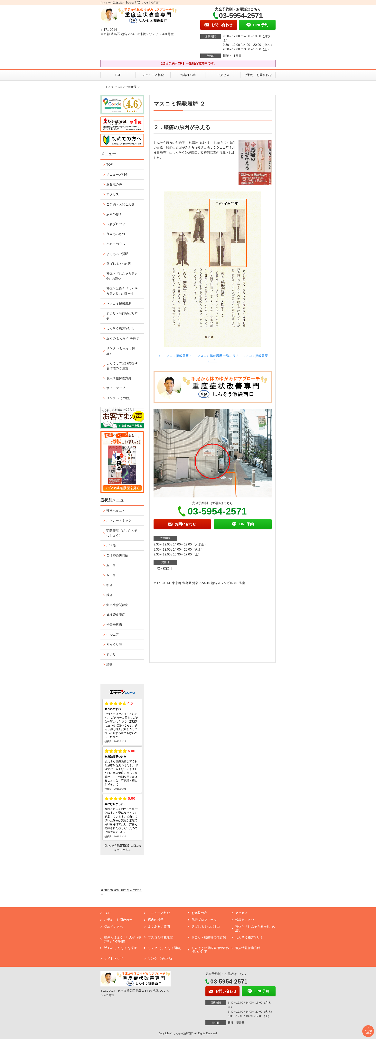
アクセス (223, 75)
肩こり (111, 654)
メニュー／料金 (153, 75)
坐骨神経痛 (114, 624)
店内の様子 (114, 214)
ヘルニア (112, 634)
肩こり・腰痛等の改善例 (122, 316)
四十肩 (111, 575)
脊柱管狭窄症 (115, 614)
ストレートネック (118, 520)
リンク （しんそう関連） (120, 351)
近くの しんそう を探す (122, 338)
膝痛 (109, 595)
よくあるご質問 (117, 254)
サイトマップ (115, 388)
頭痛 (109, 585)
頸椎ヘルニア (115, 510)
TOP (118, 75)
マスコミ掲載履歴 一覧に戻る (218, 356)
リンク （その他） (119, 398)
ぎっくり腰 (114, 644)
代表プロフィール (118, 224)
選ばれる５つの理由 (120, 263)
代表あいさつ (115, 234)
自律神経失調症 (117, 555)
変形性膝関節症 (117, 605)
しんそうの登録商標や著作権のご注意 (122, 365)
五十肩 (111, 565)
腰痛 (109, 664)
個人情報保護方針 (118, 378)
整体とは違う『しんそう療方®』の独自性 (122, 291)
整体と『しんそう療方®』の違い (122, 276)
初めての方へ (115, 244)
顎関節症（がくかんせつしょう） (122, 533)
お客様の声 (188, 75)
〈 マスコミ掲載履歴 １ (175, 356)
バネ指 (111, 545)
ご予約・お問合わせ (258, 75)
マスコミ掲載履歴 (118, 303)
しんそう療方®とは (120, 328)
